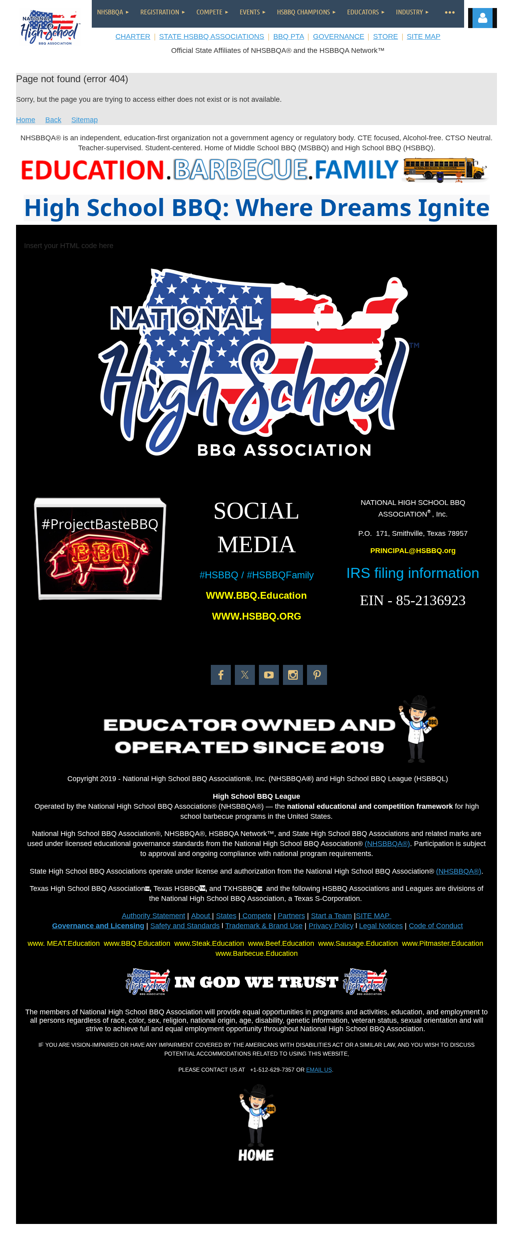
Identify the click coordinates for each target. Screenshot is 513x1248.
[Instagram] (293, 675)
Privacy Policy (331, 926)
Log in (483, 18)
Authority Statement (153, 916)
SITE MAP (423, 36)
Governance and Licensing (98, 926)
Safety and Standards (185, 926)
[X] (245, 675)
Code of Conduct (436, 926)
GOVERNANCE (338, 36)
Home (25, 120)
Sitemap (84, 120)
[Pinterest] (317, 675)
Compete (256, 916)
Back (53, 120)
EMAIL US (319, 1069)
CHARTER (132, 36)
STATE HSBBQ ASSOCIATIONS (211, 36)
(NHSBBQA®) (387, 844)
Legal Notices (381, 926)
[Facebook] (221, 675)
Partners (291, 916)
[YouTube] (269, 675)
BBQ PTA (288, 36)
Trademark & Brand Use (264, 926)
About (201, 916)
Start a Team (331, 916)
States (226, 916)
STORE (385, 36)
